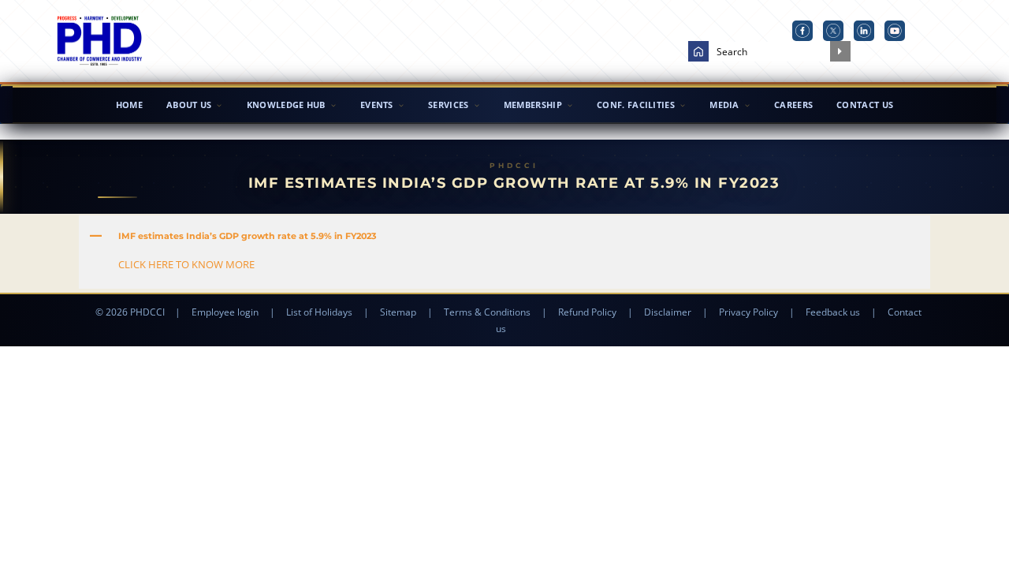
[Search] (840, 51)
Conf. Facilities (636, 104)
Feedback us (833, 312)
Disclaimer (667, 312)
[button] (504, 235)
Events (376, 104)
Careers (793, 104)
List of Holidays (319, 312)
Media (724, 104)
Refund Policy (587, 312)
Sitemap (398, 312)
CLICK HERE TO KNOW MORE (186, 264)
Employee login (225, 312)
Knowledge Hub (286, 104)
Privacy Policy (748, 312)
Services (448, 104)
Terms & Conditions (487, 312)
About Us (188, 104)
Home (129, 104)
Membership (533, 104)
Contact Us (864, 104)
